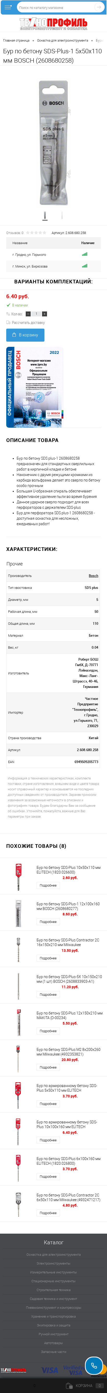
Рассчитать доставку (28, 322)
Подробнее (48, 885)
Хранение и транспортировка (53, 1316)
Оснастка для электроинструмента (53, 1255)
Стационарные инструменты (53, 1281)
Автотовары (53, 1343)
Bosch (93, 575)
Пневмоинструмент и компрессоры (53, 1308)
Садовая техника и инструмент (53, 1299)
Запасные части (53, 1352)
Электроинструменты (53, 1263)
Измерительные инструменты (53, 1272)
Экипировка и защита (53, 1325)
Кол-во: (17, 313)
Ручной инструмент (54, 1334)
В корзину (28, 335)
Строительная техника (54, 1290)
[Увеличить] (53, 143)
